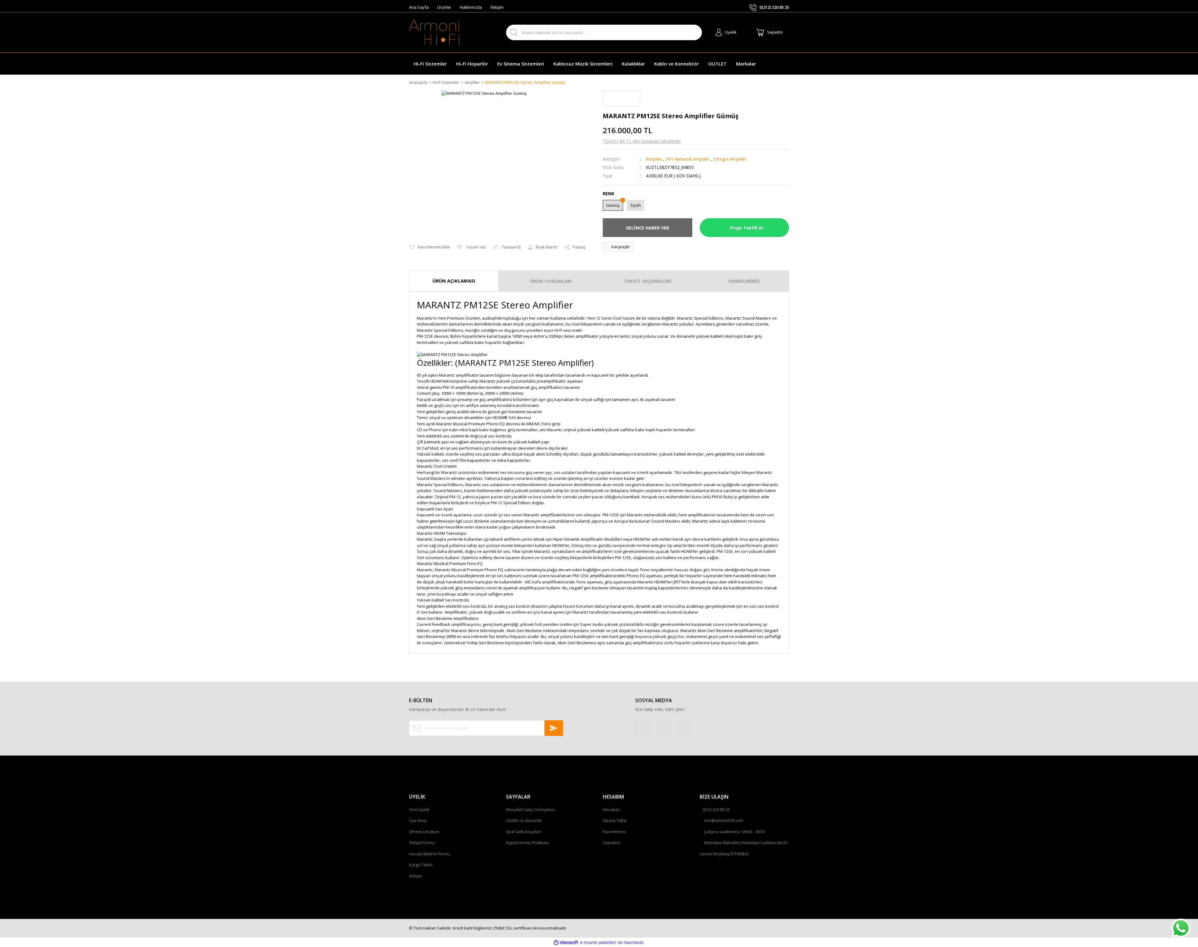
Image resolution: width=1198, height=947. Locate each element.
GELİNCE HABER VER (647, 228)
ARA (691, 33)
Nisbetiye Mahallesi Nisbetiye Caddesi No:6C (746, 842)
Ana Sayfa (419, 7)
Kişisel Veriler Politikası (527, 842)
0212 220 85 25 (716, 809)
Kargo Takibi (420, 864)
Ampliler (654, 159)
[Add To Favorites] (429, 247)
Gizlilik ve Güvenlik (524, 820)
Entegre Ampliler (729, 159)
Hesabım (611, 809)
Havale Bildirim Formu (429, 854)
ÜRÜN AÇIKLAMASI (453, 281)
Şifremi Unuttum (424, 831)
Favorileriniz (614, 831)
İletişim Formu (422, 842)
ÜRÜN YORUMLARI (551, 281)
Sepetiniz (612, 842)
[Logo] (434, 32)
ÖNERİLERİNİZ (744, 281)
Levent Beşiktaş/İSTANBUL (724, 854)
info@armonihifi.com (723, 820)
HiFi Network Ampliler (687, 159)
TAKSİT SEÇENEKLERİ (647, 281)
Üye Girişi (418, 820)
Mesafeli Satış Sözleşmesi (530, 809)
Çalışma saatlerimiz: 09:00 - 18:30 (734, 831)
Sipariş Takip (615, 820)
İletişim (497, 7)
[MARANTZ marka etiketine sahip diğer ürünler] (621, 98)
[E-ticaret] (598, 943)
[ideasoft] (565, 943)
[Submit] (553, 728)
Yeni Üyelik (419, 809)
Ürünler (444, 7)
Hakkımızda (471, 7)
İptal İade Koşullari (523, 831)
